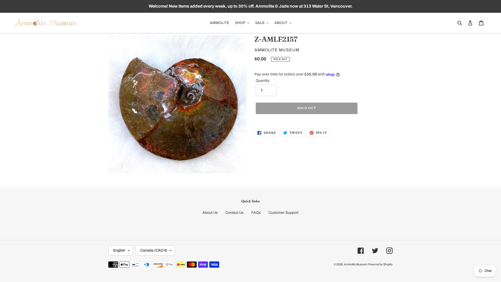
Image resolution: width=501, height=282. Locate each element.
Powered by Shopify (380, 264)
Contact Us (234, 213)
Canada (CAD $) (153, 250)
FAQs (256, 213)
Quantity (263, 81)
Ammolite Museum (355, 264)
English (119, 250)
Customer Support (284, 213)
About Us (210, 213)
